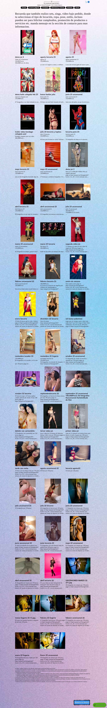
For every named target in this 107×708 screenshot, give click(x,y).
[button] (87, 2)
